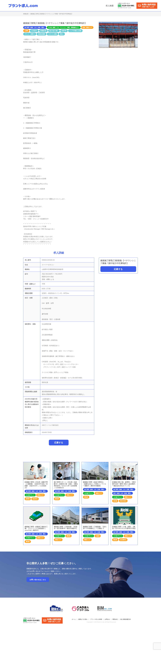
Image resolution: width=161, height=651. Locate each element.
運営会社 (115, 619)
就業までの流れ (83, 619)
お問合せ (107, 619)
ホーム (74, 619)
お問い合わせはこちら (38, 579)
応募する (118, 269)
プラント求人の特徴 (96, 619)
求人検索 (110, 6)
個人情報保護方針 (125, 619)
